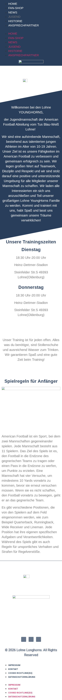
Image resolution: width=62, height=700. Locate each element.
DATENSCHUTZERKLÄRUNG (21, 677)
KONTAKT (13, 669)
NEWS (12, 12)
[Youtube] (38, 639)
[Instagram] (31, 639)
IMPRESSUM (14, 665)
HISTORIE (15, 21)
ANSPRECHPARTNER (23, 25)
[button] (31, 29)
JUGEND (14, 16)
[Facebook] (23, 639)
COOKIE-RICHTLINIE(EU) (20, 673)
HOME (12, 3)
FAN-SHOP (15, 8)
